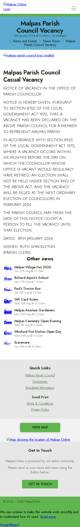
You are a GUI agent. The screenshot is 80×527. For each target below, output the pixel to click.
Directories (40, 381)
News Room (51, 41)
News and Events (25, 41)
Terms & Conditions (40, 403)
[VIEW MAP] (40, 439)
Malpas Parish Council (40, 375)
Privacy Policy (40, 409)
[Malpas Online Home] (17, 7)
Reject (14, 524)
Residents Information (40, 388)
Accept (5, 524)
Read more (48, 516)
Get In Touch (40, 484)
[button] (74, 8)
